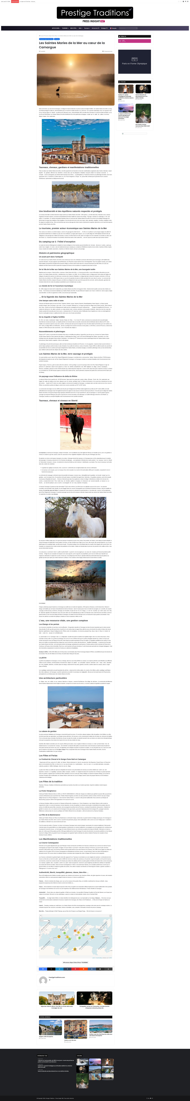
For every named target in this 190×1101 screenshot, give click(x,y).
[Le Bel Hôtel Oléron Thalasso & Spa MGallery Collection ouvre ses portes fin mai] (108, 1076)
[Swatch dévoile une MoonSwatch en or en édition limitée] (143, 89)
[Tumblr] (67, 969)
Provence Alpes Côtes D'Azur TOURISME (76, 962)
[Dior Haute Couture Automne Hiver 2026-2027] (143, 113)
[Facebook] (43, 969)
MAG (80, 28)
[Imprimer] (108, 969)
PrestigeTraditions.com (57, 977)
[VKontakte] (92, 969)
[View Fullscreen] (111, 916)
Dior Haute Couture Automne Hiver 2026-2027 (143, 125)
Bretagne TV (104, 28)
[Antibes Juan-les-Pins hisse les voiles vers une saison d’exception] (100, 1026)
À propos (86, 28)
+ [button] (40, 915)
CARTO (110, 957)
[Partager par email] (100, 969)
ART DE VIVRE (55, 28)
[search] (44, 920)
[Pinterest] (75, 969)
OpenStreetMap (99, 957)
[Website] (50, 980)
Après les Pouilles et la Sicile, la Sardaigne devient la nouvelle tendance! (36, 1)
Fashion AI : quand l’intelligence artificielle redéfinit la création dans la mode (125, 97)
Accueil (42, 35)
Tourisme (57, 39)
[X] (51, 969)
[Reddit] (83, 969)
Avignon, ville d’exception (46, 1036)
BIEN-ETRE (73, 28)
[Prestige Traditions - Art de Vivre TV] (95, 14)
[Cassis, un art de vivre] (75, 1029)
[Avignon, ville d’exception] (50, 1027)
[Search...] (49, 920)
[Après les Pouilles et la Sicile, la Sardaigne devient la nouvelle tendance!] (95, 1069)
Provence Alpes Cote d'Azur (50, 35)
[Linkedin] (59, 969)
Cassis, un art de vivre (70, 1040)
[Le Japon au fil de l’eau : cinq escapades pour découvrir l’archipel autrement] (126, 108)
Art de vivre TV (95, 28)
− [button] (40, 917)
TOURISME (64, 28)
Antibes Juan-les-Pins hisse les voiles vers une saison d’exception (100, 1034)
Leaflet (93, 957)
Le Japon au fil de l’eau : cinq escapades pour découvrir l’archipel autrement (124, 116)
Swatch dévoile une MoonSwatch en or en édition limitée (141, 96)
